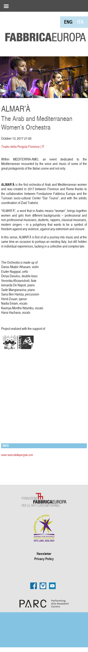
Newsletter (44, 553)
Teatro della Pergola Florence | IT (22, 146)
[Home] (44, 27)
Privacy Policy (44, 558)
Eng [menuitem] (68, 21)
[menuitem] (68, 22)
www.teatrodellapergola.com (17, 455)
